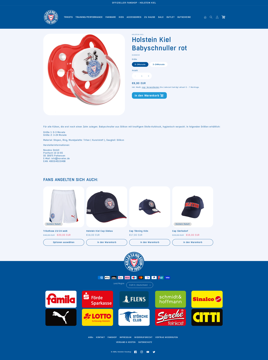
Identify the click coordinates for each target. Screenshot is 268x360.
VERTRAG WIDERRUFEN (166, 337)
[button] (211, 17)
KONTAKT (100, 337)
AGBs (90, 337)
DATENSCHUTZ (145, 342)
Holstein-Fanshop (124, 352)
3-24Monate (159, 64)
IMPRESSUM (125, 337)
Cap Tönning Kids (138, 231)
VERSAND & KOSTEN (126, 342)
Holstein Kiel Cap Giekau (99, 231)
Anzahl (135, 70)
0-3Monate (140, 64)
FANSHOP (112, 337)
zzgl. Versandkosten (150, 87)
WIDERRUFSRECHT (143, 337)
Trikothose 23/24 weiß (55, 231)
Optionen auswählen (63, 242)
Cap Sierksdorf (180, 231)
